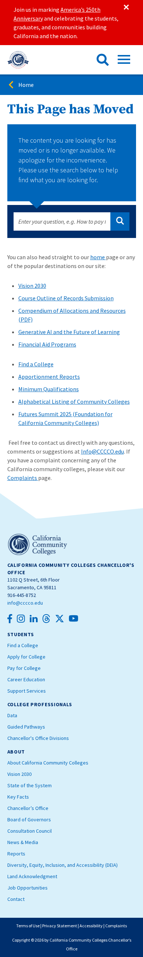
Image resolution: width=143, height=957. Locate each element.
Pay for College (24, 668)
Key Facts (18, 796)
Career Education (26, 679)
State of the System (29, 785)
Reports (16, 853)
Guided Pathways (26, 726)
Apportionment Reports (49, 376)
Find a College (36, 364)
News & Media (22, 842)
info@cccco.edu (25, 603)
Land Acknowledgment (32, 876)
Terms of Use (28, 925)
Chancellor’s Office (27, 808)
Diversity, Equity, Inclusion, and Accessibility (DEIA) (62, 865)
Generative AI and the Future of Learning (69, 332)
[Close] (125, 7)
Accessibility (91, 925)
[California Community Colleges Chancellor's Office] (18, 60)
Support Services (26, 691)
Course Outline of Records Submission (66, 298)
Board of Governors (29, 819)
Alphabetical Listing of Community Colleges (74, 401)
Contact (16, 899)
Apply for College (26, 656)
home (98, 257)
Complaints (22, 477)
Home (26, 84)
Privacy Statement (59, 925)
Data (12, 715)
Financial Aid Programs (47, 344)
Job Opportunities (27, 887)
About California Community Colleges (47, 762)
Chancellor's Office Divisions (38, 738)
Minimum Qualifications (48, 389)
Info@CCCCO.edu (102, 451)
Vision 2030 (32, 285)
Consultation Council (29, 831)
